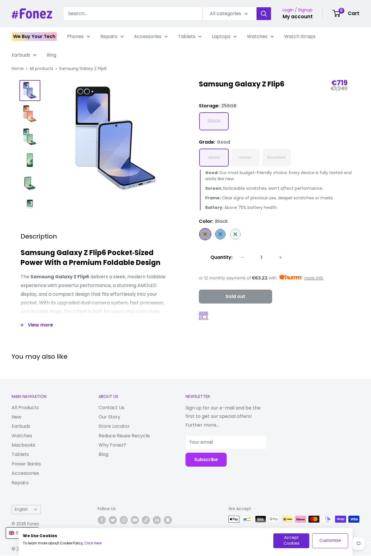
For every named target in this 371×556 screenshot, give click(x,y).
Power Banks (26, 464)
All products (41, 68)
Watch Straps (300, 36)
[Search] (264, 13)
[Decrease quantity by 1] (242, 257)
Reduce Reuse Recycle (124, 435)
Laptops (221, 36)
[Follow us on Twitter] (113, 520)
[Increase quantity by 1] (280, 257)
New (16, 417)
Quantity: (221, 257)
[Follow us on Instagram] (124, 520)
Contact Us (111, 407)
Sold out (235, 296)
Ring (51, 55)
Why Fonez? (112, 445)
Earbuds (21, 55)
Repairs (108, 36)
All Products (25, 407)
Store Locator (114, 426)
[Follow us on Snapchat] (168, 520)
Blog (103, 454)
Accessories (147, 36)
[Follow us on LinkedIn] (157, 520)
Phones (75, 36)
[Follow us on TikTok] (146, 520)
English (21, 509)
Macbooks (23, 445)
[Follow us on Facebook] (102, 520)
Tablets (186, 36)
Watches (257, 36)
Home (18, 68)
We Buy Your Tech (34, 36)
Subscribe (206, 459)
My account (298, 16)
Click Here (92, 543)
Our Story (109, 417)
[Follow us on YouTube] (135, 520)
